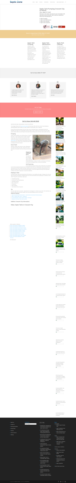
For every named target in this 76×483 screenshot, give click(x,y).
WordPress (27, 481)
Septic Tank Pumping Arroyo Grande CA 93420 (18, 227)
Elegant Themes (17, 481)
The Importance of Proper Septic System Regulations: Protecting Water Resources (60, 140)
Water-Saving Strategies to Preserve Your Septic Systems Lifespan (60, 202)
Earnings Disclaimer (14, 426)
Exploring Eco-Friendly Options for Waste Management (60, 341)
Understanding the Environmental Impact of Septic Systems (60, 178)
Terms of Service (14, 432)
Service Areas (52, 2)
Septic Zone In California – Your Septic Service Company (61, 442)
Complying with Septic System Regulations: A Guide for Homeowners (61, 166)
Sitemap (12, 434)
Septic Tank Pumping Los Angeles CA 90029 (17, 230)
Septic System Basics (60, 2)
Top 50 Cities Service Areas (59, 466)
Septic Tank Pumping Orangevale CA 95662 (17, 225)
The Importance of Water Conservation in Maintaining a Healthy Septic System (61, 190)
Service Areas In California (59, 446)
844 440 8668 (35, 121)
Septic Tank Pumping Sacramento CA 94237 (17, 231)
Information (46, 2)
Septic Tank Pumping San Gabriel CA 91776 (17, 226)
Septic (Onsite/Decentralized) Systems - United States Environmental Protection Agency (27, 194)
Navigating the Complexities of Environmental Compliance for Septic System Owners (45, 427)
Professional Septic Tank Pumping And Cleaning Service (61, 460)
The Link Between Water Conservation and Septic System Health (60, 225)
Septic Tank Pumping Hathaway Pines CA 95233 (18, 229)
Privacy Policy (13, 428)
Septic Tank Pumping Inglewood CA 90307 (17, 236)
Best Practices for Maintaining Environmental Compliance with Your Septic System (45, 436)
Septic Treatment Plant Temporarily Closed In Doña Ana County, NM (60, 438)
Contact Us (13, 424)
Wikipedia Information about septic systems (19, 199)
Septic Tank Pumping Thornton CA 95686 (17, 234)
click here (11, 237)
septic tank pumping (24, 126)
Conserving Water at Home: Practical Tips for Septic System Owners (60, 237)
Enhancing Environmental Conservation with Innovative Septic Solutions (61, 317)
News (37, 2)
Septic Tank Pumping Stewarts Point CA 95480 (18, 235)
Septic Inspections (60, 463)
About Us (12, 422)
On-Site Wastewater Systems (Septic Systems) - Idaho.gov (21, 197)
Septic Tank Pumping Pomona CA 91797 (17, 232)
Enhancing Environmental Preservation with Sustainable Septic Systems (60, 273)
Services (40, 2)
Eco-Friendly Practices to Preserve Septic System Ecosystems (60, 414)
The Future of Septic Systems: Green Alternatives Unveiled (61, 329)
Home (34, 2)
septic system (13, 140)
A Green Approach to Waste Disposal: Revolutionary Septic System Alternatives (60, 306)
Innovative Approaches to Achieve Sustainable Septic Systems (60, 249)
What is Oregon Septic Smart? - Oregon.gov (19, 196)
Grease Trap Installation (61, 450)
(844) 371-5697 (41, 73)
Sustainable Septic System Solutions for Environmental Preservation (61, 402)
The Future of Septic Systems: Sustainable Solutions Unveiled (59, 261)
